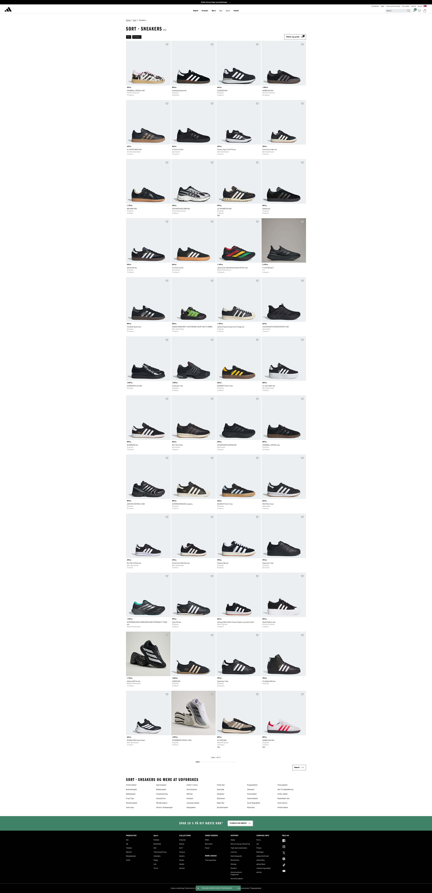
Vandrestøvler (252, 798)
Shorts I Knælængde (164, 807)
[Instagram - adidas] (294, 847)
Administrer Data (192, 888)
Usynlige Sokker (193, 803)
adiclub (413, 6)
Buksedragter (131, 789)
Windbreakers (161, 803)
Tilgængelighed (255, 888)
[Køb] (8, 9)
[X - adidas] (294, 853)
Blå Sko (190, 794)
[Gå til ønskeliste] (419, 10)
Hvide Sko (221, 785)
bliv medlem (406, 6)
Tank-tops (130, 807)
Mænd (195, 11)
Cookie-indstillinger (178, 888)
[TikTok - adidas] (294, 865)
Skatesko (250, 789)
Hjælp (382, 6)
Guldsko (190, 798)
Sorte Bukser (192, 789)
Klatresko (251, 807)
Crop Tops (130, 798)
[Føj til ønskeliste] (167, 45)
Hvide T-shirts (192, 785)
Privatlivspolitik (210, 888)
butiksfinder (375, 6)
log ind (420, 6)
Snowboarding (162, 794)
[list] (205, 37)
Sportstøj (220, 789)
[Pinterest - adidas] (294, 859)
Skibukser (221, 798)
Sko (220, 11)
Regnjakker (191, 807)
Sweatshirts (161, 798)
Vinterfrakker (131, 785)
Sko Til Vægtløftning (285, 789)
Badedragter (161, 789)
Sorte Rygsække (253, 803)
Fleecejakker (283, 785)
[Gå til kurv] (425, 10)
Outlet (236, 11)
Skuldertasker (222, 807)
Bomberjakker (131, 803)
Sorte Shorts (282, 803)
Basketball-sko (283, 798)
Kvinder (205, 11)
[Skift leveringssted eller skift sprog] (425, 6)
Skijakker (220, 794)
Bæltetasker (131, 794)
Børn (214, 11)
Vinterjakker (252, 794)
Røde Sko (220, 803)
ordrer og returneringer (393, 6)
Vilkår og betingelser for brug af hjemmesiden (233, 888)
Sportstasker (161, 785)
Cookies (201, 888)
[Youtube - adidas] (294, 871)
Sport (228, 11)
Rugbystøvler (252, 785)
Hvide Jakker (283, 794)
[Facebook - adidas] (294, 841)
